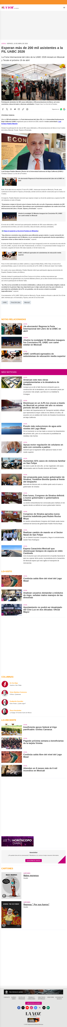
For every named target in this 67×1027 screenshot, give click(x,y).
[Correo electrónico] (18, 109)
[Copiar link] (23, 109)
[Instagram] (31, 1007)
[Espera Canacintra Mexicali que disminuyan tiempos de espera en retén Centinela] (11, 555)
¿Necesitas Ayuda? (33, 1003)
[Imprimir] (27, 109)
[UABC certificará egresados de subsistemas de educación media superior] (11, 356)
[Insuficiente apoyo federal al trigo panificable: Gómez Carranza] (11, 729)
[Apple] (44, 1007)
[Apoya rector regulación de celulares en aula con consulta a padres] (11, 448)
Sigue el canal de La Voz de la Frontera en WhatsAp (20, 231)
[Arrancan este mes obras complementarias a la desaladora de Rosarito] (11, 387)
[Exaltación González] (4, 702)
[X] (7, 109)
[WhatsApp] (11, 109)
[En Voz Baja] (4, 684)
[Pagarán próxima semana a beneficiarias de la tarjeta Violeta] (11, 743)
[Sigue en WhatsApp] (61, 109)
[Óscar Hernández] (4, 711)
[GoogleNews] (35, 1007)
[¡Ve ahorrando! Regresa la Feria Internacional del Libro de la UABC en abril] (11, 329)
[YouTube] (27, 1007)
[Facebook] (2, 109)
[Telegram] (15, 109)
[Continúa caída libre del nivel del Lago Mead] (11, 757)
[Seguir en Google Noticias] (64, 109)
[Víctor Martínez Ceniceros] (4, 693)
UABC (5, 302)
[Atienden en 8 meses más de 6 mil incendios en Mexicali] (11, 771)
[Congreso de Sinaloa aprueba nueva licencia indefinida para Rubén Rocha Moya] (11, 519)
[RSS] (39, 1007)
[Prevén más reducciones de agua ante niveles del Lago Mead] (11, 431)
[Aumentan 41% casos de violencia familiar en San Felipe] (11, 465)
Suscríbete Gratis (33, 860)
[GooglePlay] (48, 1007)
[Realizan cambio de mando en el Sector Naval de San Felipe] (11, 536)
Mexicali (27, 302)
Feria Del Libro (15, 302)
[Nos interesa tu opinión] (33, 992)
